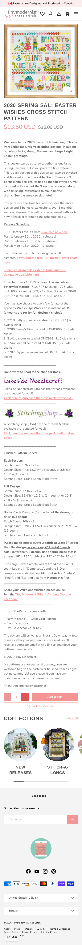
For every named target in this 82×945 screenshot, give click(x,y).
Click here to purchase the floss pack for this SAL (38, 398)
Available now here (54, 232)
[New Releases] (20, 744)
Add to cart (54, 697)
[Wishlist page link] (42, 13)
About (7, 928)
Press (17, 928)
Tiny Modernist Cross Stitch (26, 922)
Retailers (28, 928)
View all (72, 718)
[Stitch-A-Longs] (57, 744)
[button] (67, 14)
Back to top (39, 796)
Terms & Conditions (60, 928)
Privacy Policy (29, 932)
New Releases (20, 770)
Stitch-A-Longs (57, 770)
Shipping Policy (48, 932)
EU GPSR (41, 928)
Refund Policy (11, 932)
